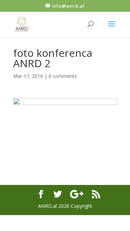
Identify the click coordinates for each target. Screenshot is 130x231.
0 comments (63, 76)
